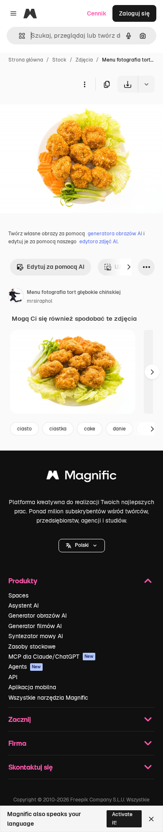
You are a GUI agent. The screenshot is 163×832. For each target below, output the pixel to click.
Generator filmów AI (35, 626)
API (13, 677)
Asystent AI (23, 605)
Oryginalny (58, 112)
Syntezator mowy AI (35, 636)
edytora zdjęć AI (98, 241)
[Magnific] (81, 477)
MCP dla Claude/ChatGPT (51, 656)
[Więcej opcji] (84, 84)
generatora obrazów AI (115, 233)
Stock (59, 60)
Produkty (22, 580)
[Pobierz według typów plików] (146, 84)
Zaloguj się (134, 13)
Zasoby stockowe (32, 646)
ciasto (24, 428)
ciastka (57, 428)
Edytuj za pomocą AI (55, 266)
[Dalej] (128, 267)
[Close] (151, 819)
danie (119, 428)
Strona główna (25, 60)
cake (89, 428)
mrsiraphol (39, 301)
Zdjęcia (84, 60)
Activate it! (122, 818)
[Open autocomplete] (18, 36)
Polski (82, 545)
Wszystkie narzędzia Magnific (48, 697)
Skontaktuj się (30, 766)
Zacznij (19, 719)
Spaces (18, 595)
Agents (24, 666)
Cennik (97, 13)
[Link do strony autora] (15, 297)
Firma (17, 743)
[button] (82, 545)
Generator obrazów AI (37, 615)
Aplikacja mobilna (32, 687)
